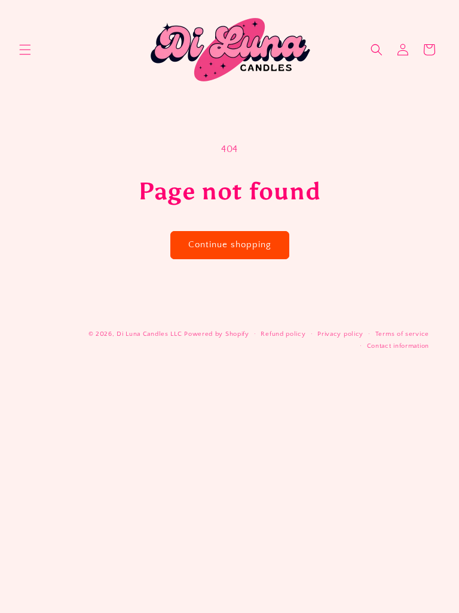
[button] (25, 50)
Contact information (398, 346)
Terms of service (402, 334)
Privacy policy (340, 334)
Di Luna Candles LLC (149, 334)
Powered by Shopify (216, 334)
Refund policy (283, 334)
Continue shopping (229, 244)
